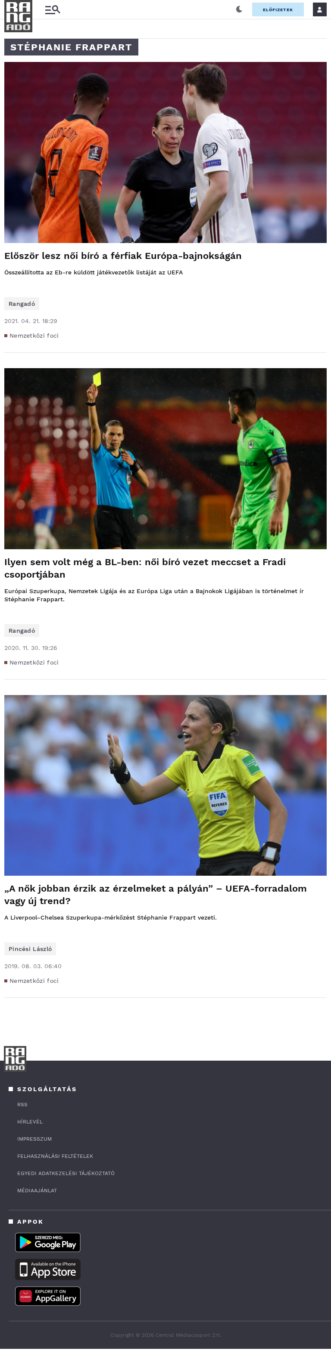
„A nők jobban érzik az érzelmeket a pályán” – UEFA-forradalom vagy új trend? (155, 894)
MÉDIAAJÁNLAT (37, 1191)
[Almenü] (52, 9)
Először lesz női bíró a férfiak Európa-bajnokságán (123, 255)
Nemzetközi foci (34, 335)
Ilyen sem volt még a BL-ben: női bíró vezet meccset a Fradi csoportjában (145, 568)
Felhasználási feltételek (55, 1156)
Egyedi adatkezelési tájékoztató (66, 1173)
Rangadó (22, 303)
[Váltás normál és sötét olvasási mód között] (239, 9)
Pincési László (30, 948)
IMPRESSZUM (34, 1139)
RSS (22, 1105)
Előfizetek (278, 9)
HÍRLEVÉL (30, 1122)
